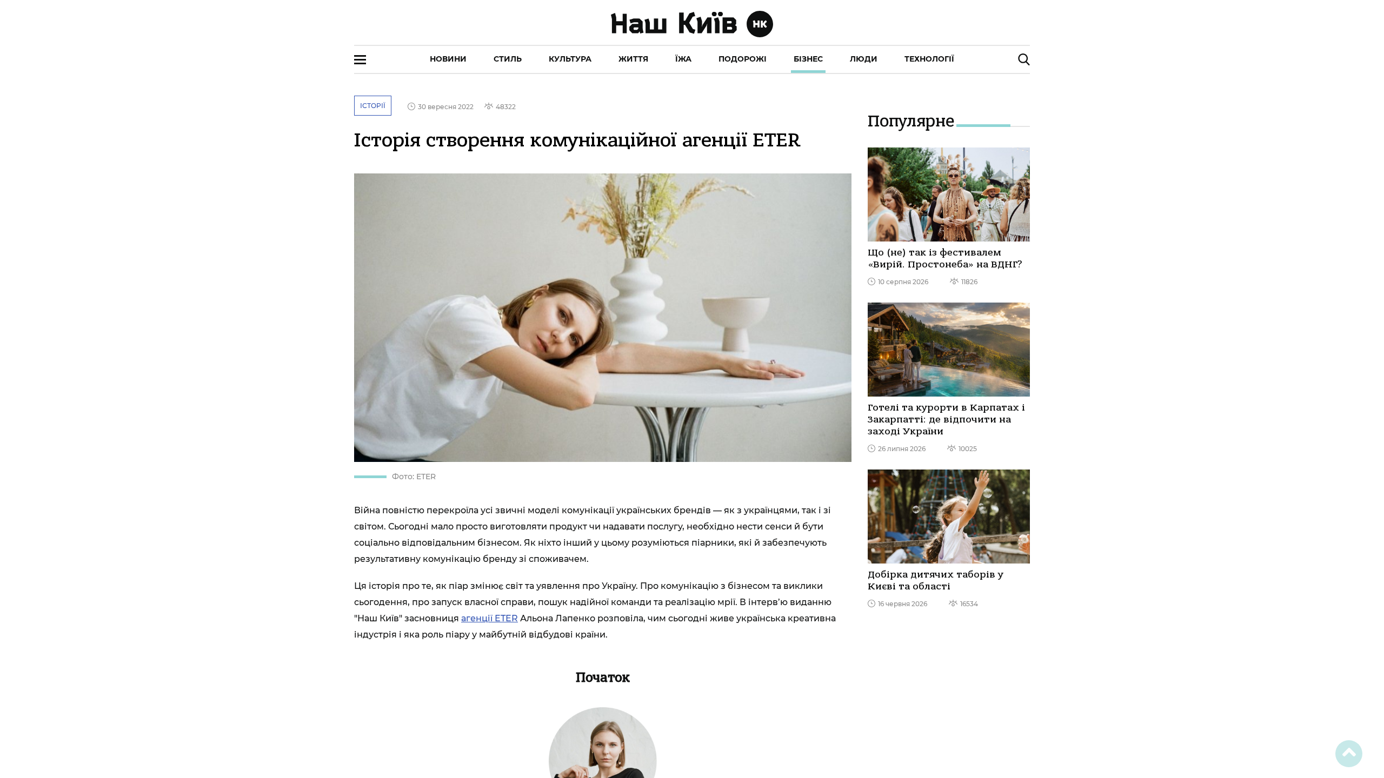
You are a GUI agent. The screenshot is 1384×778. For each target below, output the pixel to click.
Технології (929, 59)
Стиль (508, 59)
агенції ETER (489, 618)
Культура (570, 59)
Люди (863, 59)
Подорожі (742, 59)
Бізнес (808, 59)
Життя (633, 59)
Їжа (683, 59)
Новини (448, 59)
